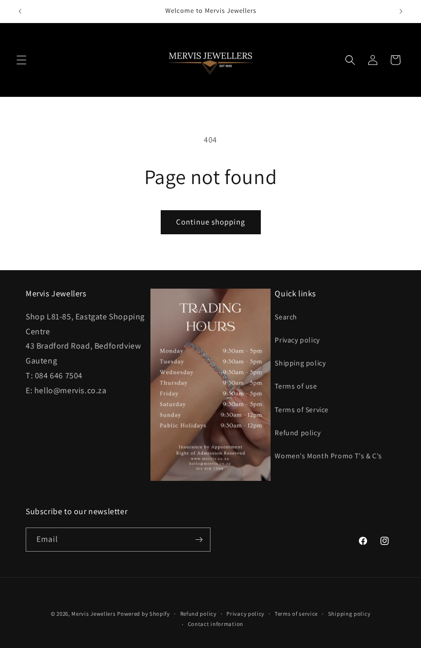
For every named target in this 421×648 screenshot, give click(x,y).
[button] (21, 60)
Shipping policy (300, 363)
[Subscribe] (198, 540)
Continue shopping (210, 222)
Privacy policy (297, 340)
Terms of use (296, 386)
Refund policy (297, 432)
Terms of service (296, 613)
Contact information (215, 623)
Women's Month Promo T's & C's (328, 455)
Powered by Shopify (143, 613)
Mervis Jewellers (93, 613)
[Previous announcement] (20, 11)
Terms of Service (302, 409)
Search (286, 316)
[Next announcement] (401, 11)
